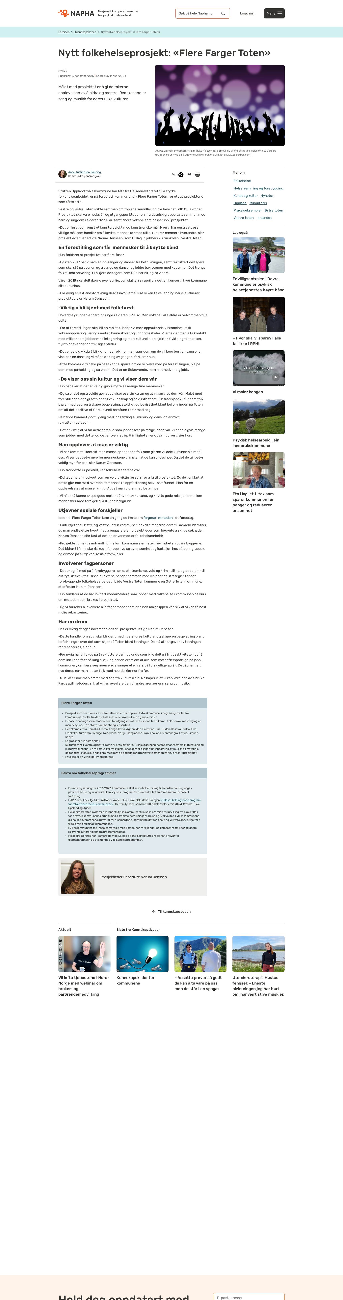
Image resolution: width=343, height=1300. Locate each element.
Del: (175, 174)
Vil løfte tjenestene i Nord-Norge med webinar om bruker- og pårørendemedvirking (83, 986)
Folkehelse (242, 181)
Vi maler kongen (248, 391)
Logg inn (247, 13)
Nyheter (267, 196)
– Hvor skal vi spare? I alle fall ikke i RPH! (257, 341)
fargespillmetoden (159, 518)
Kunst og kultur (246, 196)
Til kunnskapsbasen (174, 911)
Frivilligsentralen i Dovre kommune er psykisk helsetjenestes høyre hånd (258, 284)
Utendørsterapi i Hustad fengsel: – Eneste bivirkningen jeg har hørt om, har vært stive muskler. (258, 986)
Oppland (240, 203)
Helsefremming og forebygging (258, 188)
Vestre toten (244, 218)
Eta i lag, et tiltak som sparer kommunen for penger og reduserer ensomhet (253, 502)
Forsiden (63, 32)
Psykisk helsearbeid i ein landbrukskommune (256, 443)
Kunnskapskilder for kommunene (135, 980)
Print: (191, 174)
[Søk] (223, 13)
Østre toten (274, 210)
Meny (271, 13)
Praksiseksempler (248, 210)
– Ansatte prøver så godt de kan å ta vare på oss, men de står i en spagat (198, 983)
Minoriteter (258, 203)
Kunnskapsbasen (85, 32)
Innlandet (264, 218)
